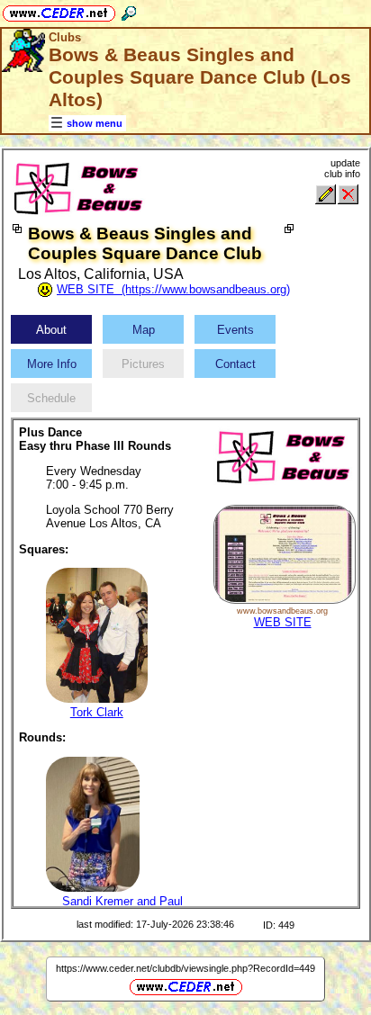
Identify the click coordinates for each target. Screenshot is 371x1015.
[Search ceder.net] (129, 10)
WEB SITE (283, 622)
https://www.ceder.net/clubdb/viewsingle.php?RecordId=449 (185, 968)
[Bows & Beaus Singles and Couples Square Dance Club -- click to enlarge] (78, 215)
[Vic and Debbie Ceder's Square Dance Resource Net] (59, 10)
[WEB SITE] (284, 599)
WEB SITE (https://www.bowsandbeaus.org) (173, 289)
